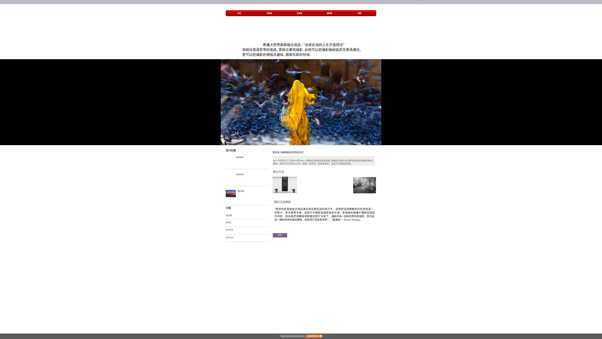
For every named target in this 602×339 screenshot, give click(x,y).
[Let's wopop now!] (314, 336)
